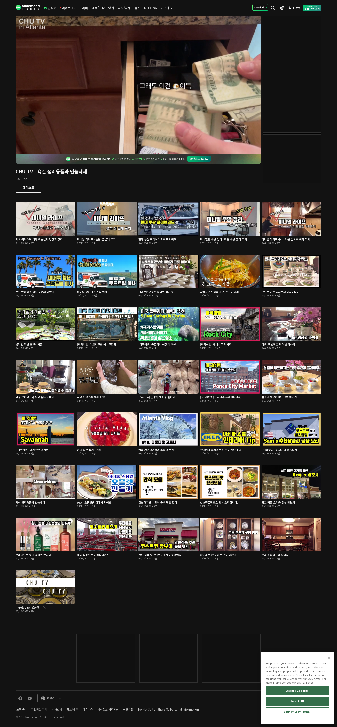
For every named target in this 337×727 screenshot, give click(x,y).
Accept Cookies (297, 690)
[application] (138, 85)
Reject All (297, 701)
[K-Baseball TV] (260, 7)
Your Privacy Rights (297, 712)
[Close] (329, 657)
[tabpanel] (168, 409)
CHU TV (24, 171)
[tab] (28, 187)
